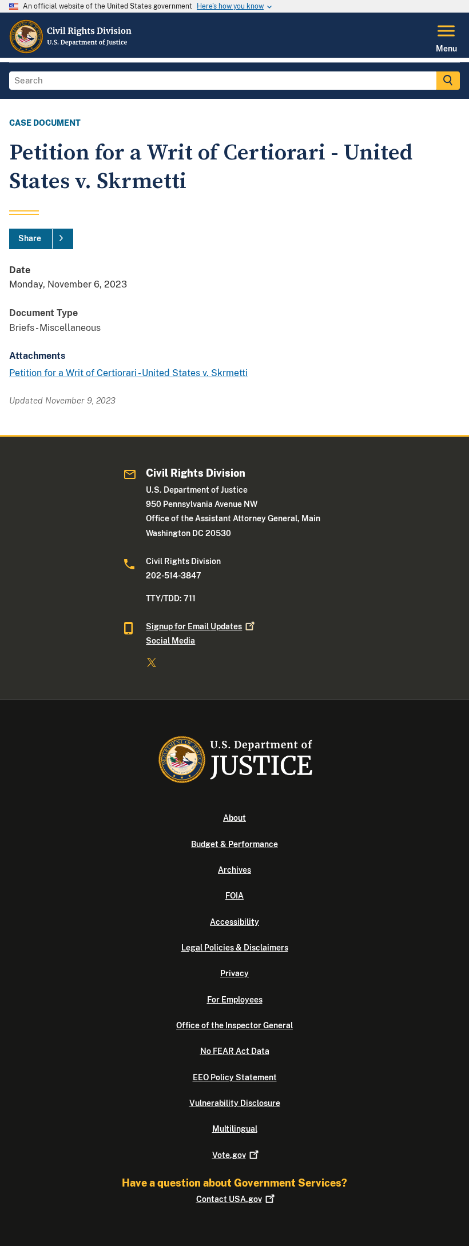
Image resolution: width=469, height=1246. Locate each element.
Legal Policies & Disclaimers (234, 947)
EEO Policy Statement (235, 1077)
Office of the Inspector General (234, 1025)
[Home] (71, 50)
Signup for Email (194, 626)
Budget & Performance (234, 844)
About (234, 817)
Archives (234, 869)
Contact (229, 1199)
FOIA (234, 895)
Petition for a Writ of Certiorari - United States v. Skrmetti (128, 373)
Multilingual (234, 1128)
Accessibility (234, 921)
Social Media (170, 640)
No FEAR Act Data (234, 1051)
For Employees (235, 999)
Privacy (234, 973)
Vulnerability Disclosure (234, 1103)
